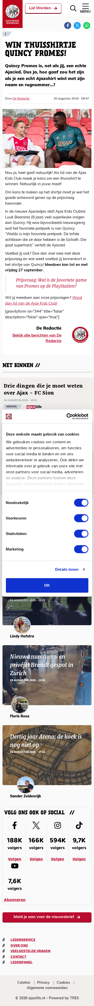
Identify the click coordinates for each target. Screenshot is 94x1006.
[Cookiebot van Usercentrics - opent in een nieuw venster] (67, 416)
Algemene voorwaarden (47, 988)
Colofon (23, 983)
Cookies (63, 983)
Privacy (43, 983)
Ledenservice (23, 940)
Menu (85, 12)
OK (47, 585)
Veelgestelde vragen (30, 951)
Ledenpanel (22, 962)
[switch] (81, 518)
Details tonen (66, 569)
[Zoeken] (73, 8)
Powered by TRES (64, 998)
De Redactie (21, 98)
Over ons (19, 946)
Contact (18, 957)
